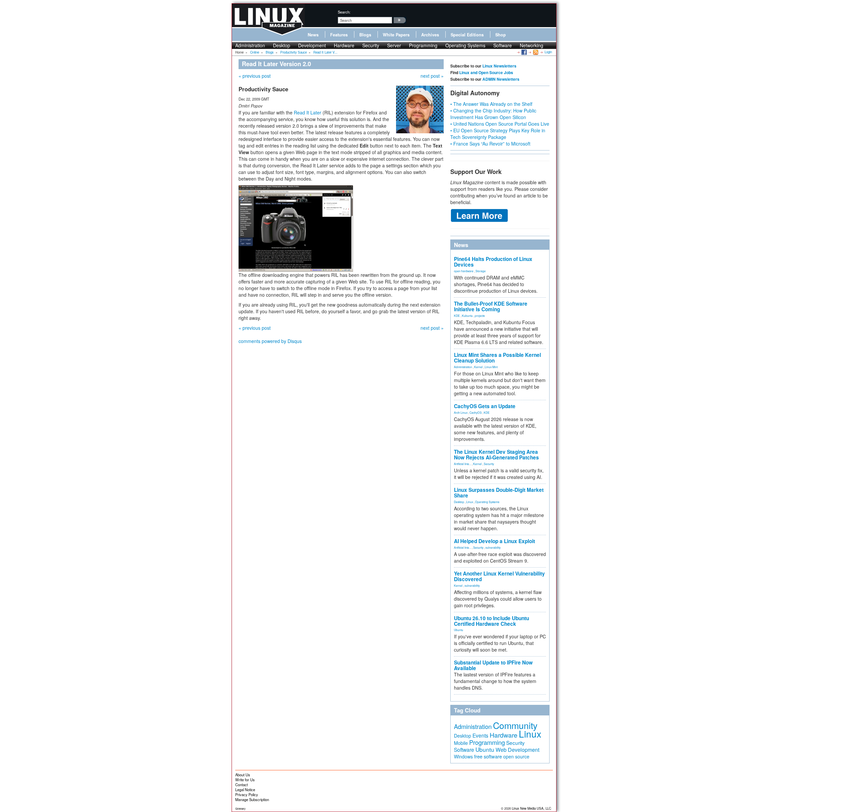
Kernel (478, 367)
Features (339, 35)
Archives (430, 35)
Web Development (517, 749)
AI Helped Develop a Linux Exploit (494, 541)
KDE (457, 316)
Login (548, 52)
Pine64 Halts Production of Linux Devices (493, 261)
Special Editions (467, 35)
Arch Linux (461, 412)
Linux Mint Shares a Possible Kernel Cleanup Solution (497, 357)
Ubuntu (458, 630)
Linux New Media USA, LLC (531, 808)
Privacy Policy (246, 794)
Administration (250, 45)
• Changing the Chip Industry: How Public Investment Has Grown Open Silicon (493, 113)
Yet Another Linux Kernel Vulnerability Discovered (499, 576)
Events (480, 735)
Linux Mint (491, 367)
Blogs (365, 35)
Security (370, 45)
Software (502, 45)
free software (488, 756)
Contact (241, 784)
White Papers (396, 35)
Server (394, 45)
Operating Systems (465, 45)
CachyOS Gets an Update (484, 406)
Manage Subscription (252, 799)
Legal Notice (245, 789)
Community (515, 725)
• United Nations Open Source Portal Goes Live (499, 123)
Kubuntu (467, 316)
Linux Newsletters (499, 66)
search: (344, 12)
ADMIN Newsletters (500, 79)
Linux (469, 502)
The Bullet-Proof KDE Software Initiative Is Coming (490, 306)
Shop (500, 35)
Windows (463, 756)
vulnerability (493, 547)
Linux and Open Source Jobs (486, 72)
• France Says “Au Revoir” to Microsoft (490, 143)
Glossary (240, 808)
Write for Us (245, 779)
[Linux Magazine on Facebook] (523, 52)
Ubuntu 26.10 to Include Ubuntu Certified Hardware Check (491, 621)
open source (516, 756)
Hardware (344, 45)
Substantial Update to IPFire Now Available (493, 665)
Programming (423, 45)
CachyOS (475, 412)
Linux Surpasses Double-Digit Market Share (499, 492)
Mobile (461, 743)
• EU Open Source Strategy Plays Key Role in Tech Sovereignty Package (497, 133)
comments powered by (270, 341)
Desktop (281, 45)
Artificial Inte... (462, 464)
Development (312, 45)
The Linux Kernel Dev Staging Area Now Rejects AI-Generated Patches (496, 454)
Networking (531, 45)
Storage (480, 271)
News (313, 35)
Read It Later (307, 112)
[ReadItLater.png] (296, 227)
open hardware (463, 271)
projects (480, 316)
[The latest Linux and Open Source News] (535, 52)
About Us (242, 774)
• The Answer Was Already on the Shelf (491, 104)
